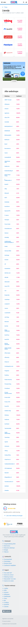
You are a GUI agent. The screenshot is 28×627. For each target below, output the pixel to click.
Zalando (6, 606)
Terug (5, 7)
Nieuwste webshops (9, 547)
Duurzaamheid (8, 559)
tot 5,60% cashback (20, 44)
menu (4, 2)
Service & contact (9, 574)
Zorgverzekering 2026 (9, 543)
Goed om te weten (9, 581)
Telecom (6, 552)
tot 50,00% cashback (19, 52)
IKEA (5, 590)
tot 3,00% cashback (20, 36)
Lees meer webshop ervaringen (14, 515)
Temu (5, 598)
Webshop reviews (8, 577)
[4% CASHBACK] (14, 71)
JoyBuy (6, 588)
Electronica (7, 545)
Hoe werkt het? (8, 572)
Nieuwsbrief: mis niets (10, 579)
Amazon (6, 592)
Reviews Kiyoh (8, 563)
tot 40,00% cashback (19, 29)
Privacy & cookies (6, 621)
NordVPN (6, 604)
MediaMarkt (7, 596)
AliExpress (6, 594)
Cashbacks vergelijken (10, 565)
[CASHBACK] (14, 2)
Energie (6, 550)
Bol (5, 600)
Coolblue (6, 602)
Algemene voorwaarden (7, 618)
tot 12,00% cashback (19, 21)
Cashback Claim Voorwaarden (9, 623)
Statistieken (7, 561)
